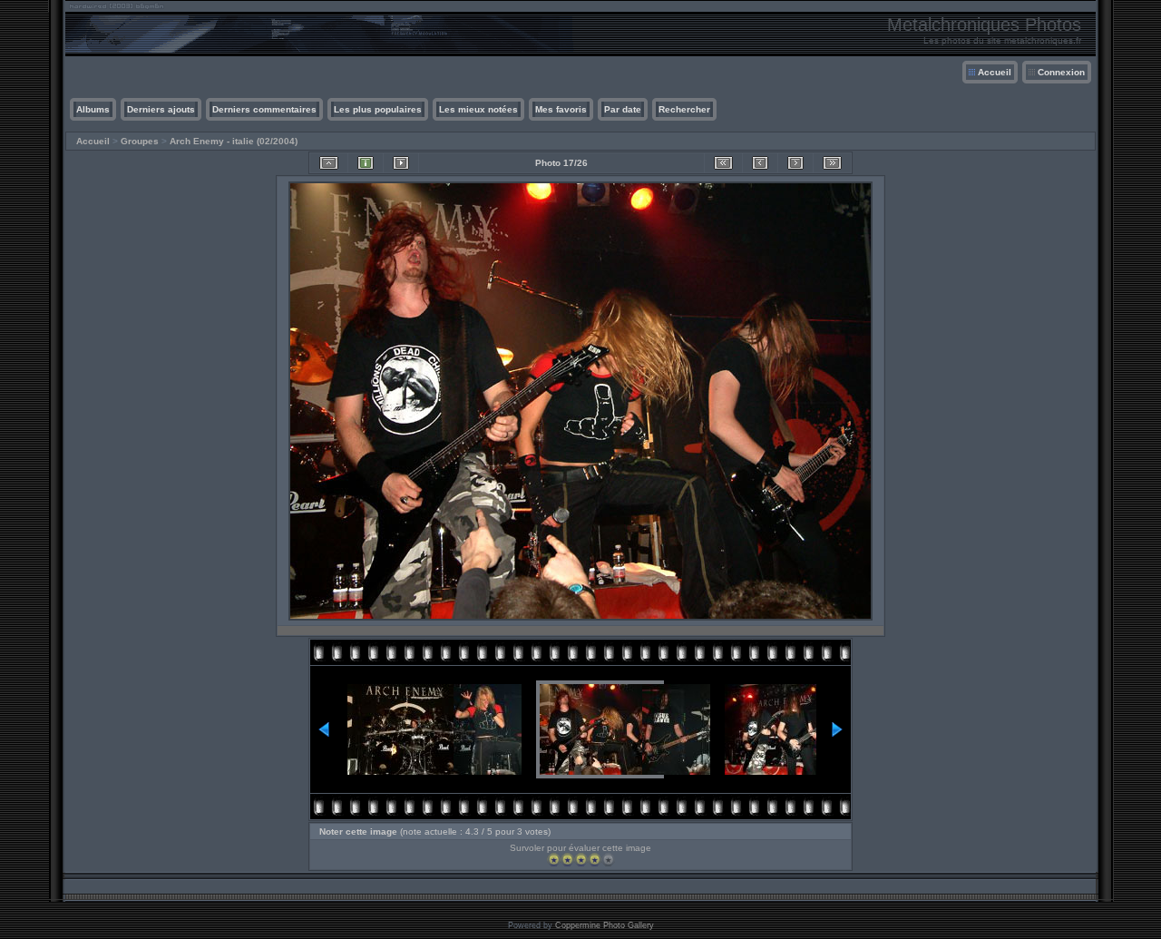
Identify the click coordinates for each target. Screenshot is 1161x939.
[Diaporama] (401, 162)
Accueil (994, 72)
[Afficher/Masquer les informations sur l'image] (365, 162)
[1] (554, 859)
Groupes (140, 141)
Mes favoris (561, 109)
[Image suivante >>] (795, 162)
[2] (567, 859)
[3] (581, 859)
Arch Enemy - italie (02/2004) (234, 141)
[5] (608, 859)
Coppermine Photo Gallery (604, 925)
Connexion (1061, 72)
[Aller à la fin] (832, 162)
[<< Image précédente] (760, 162)
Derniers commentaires (264, 109)
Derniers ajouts (161, 109)
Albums (93, 109)
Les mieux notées (478, 109)
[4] (594, 859)
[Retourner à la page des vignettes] (328, 162)
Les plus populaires (378, 109)
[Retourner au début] (723, 162)
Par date (622, 109)
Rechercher (684, 109)
